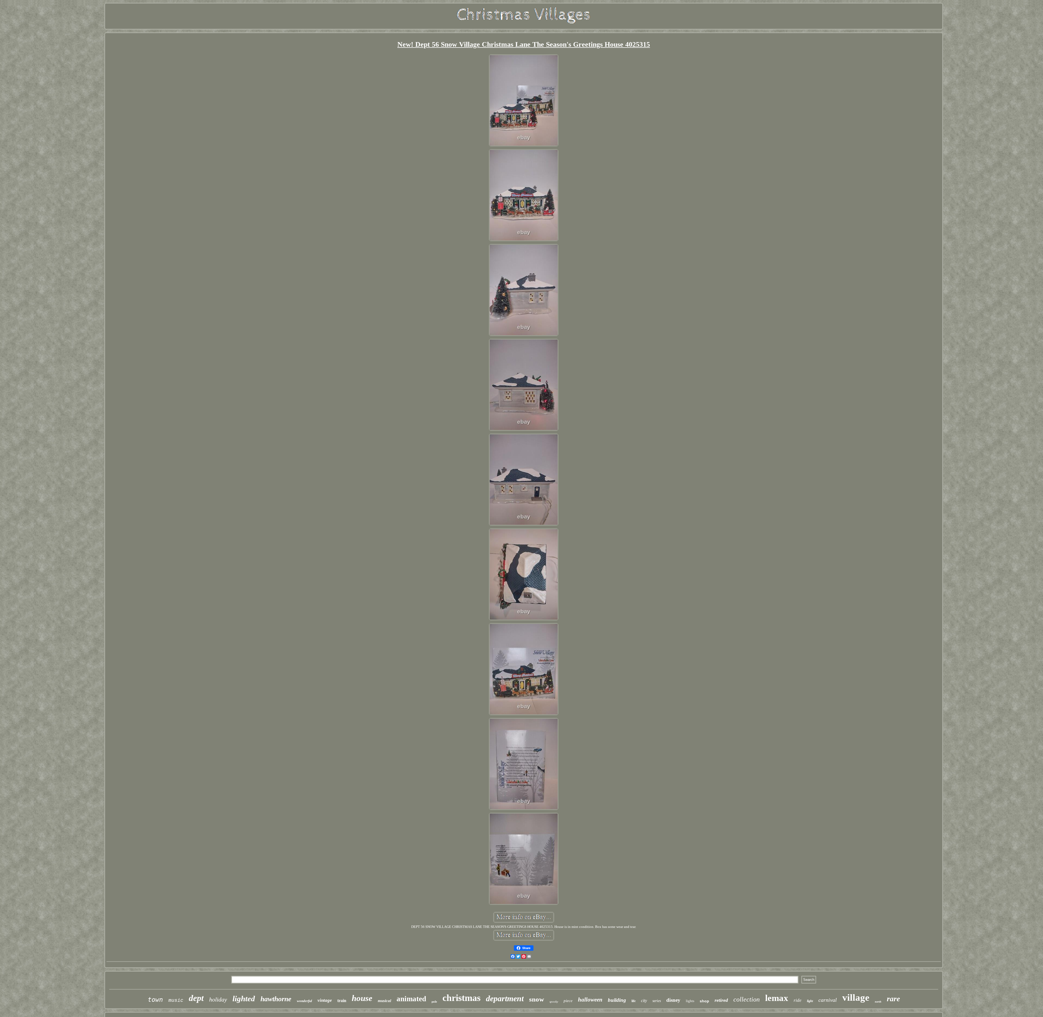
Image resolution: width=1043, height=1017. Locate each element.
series (656, 1001)
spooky (553, 1001)
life (634, 1001)
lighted (244, 998)
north (878, 1001)
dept (196, 998)
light (810, 1001)
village (855, 997)
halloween (590, 999)
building (617, 1000)
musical (384, 1001)
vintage (325, 1000)
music (175, 1000)
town (155, 999)
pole (434, 1001)
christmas (461, 998)
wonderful (304, 1001)
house (362, 998)
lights (690, 1001)
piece (568, 1001)
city (644, 1000)
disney (673, 1000)
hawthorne (275, 999)
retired (721, 1000)
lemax (776, 998)
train (341, 1000)
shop (704, 1001)
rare (893, 998)
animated (411, 999)
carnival (827, 1000)
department (505, 998)
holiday (218, 999)
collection (746, 999)
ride (798, 1000)
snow (536, 999)
